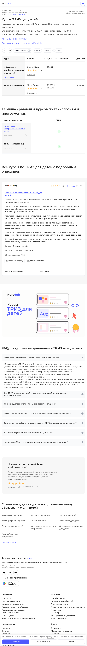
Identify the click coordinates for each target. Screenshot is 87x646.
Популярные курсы (11, 601)
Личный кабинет (59, 619)
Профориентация (59, 604)
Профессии (56, 610)
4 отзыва (31, 75)
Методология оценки (61, 631)
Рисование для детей (12, 515)
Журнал (5, 631)
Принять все (16, 641)
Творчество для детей (12, 526)
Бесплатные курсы (11, 613)
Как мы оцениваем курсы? (14, 39)
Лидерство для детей (69, 521)
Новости (6, 628)
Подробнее (9, 77)
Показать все (8, 542)
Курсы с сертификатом (13, 604)
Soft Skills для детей (40, 515)
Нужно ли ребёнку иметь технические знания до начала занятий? (36, 442)
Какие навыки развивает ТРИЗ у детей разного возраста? (31, 357)
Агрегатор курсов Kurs (17, 558)
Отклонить (71, 641)
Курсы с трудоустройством (15, 607)
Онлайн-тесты (58, 598)
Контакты (55, 634)
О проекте (56, 628)
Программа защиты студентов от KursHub (22, 43)
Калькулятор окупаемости (63, 616)
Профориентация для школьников (68, 607)
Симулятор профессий (62, 601)
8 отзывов (32, 93)
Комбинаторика (38, 521)
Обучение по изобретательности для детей (14, 128)
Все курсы (6, 598)
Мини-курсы (8, 616)
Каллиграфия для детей (13, 521)
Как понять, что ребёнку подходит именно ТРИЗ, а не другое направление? (40, 423)
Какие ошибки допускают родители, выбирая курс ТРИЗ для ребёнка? (38, 413)
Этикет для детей (67, 515)
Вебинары (56, 613)
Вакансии (6, 634)
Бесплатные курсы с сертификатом (19, 619)
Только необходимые (43, 641)
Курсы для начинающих (13, 610)
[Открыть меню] (83, 3)
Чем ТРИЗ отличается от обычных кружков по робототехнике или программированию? (35, 394)
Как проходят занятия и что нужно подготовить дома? (30, 404)
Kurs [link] (6, 3)
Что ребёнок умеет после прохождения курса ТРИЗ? (29, 433)
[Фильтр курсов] (9, 50)
